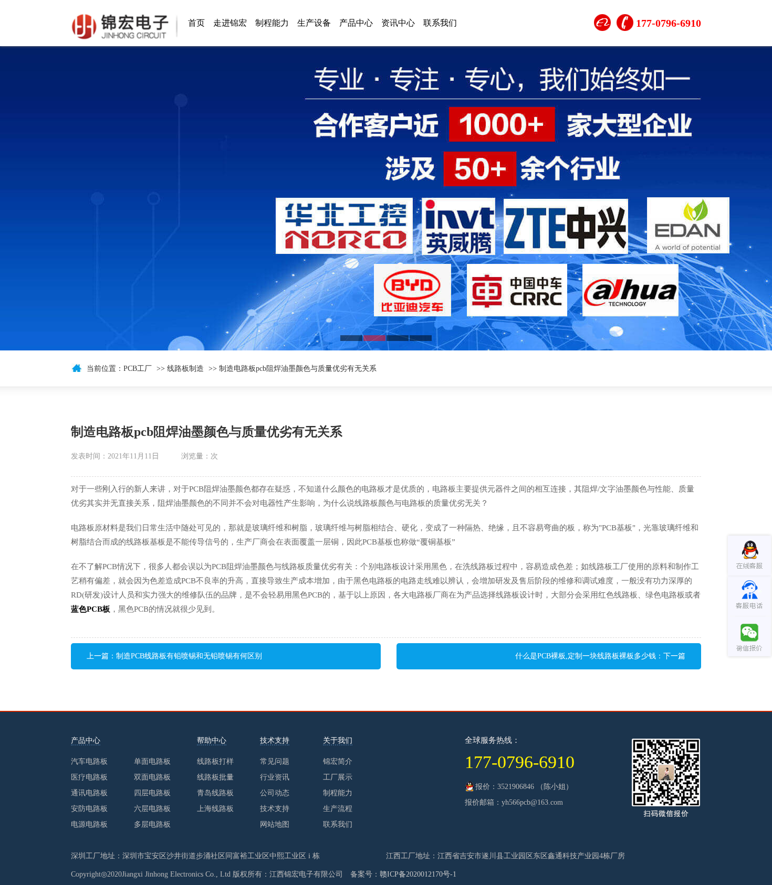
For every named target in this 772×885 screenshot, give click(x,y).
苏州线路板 (332, 701)
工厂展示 (337, 777)
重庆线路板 (643, 701)
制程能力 (272, 22)
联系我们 (440, 22)
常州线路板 (565, 701)
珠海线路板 (98, 701)
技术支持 (274, 809)
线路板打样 (215, 761)
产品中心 (356, 22)
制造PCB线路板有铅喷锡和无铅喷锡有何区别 (189, 656)
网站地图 (274, 824)
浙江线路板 (137, 701)
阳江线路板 (720, 701)
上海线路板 (371, 701)
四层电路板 (152, 793)
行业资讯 (274, 777)
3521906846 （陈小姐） (535, 787)
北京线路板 (604, 701)
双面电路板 (152, 777)
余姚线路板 (215, 701)
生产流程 (337, 809)
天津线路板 (293, 701)
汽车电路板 (89, 761)
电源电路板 (89, 824)
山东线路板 (448, 701)
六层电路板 (152, 809)
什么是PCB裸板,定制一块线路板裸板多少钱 (585, 656)
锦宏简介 (337, 761)
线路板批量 (215, 777)
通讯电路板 (89, 793)
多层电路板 (152, 824)
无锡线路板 (254, 701)
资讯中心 (398, 22)
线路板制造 (185, 368)
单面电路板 (152, 761)
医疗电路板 (89, 777)
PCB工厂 (137, 368)
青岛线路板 (215, 793)
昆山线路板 (526, 701)
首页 (196, 22)
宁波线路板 (176, 701)
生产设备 (314, 22)
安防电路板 (89, 809)
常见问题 (274, 761)
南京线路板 (487, 701)
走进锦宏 (230, 22)
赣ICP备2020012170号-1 (418, 874)
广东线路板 (681, 701)
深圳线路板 (409, 701)
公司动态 (274, 793)
